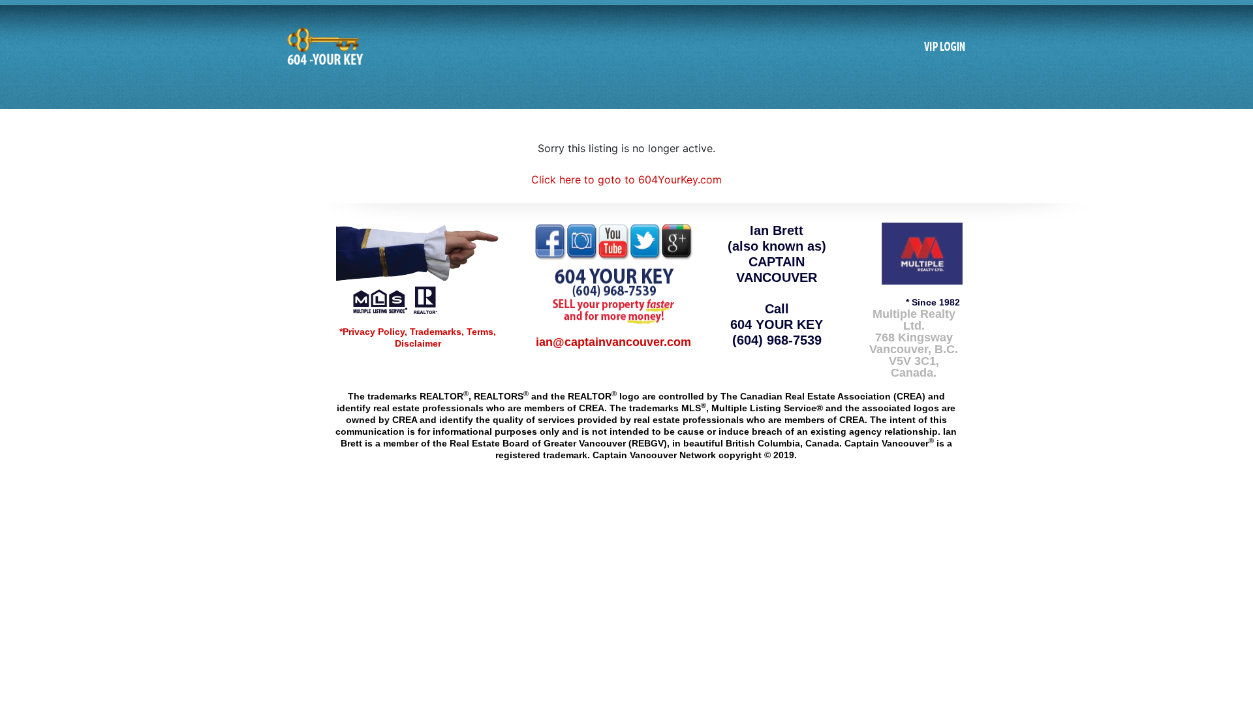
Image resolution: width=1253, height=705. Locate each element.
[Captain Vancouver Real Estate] (417, 267)
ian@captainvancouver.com (613, 342)
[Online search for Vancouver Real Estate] (324, 46)
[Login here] (945, 47)
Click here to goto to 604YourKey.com (626, 179)
